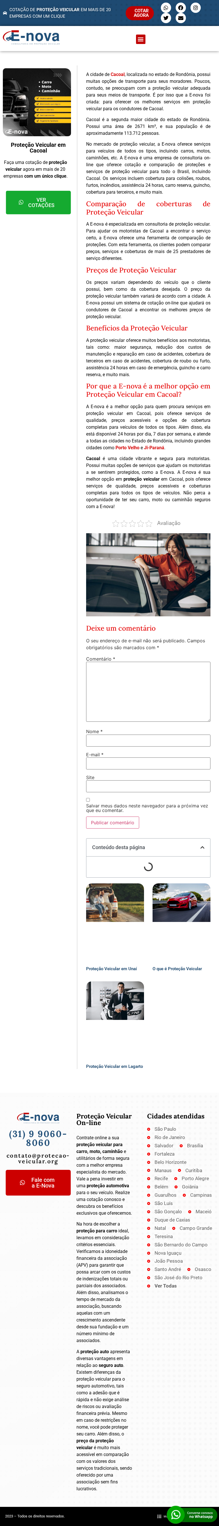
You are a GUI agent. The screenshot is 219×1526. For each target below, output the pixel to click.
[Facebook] (181, 8)
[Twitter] (166, 18)
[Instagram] (195, 8)
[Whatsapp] (166, 8)
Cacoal (118, 74)
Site (90, 777)
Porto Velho (127, 447)
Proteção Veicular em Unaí (111, 968)
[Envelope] (181, 18)
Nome (94, 731)
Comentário (100, 659)
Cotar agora (141, 13)
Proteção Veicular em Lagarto (114, 1066)
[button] (140, 39)
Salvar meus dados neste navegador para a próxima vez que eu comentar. (147, 808)
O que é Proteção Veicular (177, 968)
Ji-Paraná (154, 447)
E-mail (95, 754)
